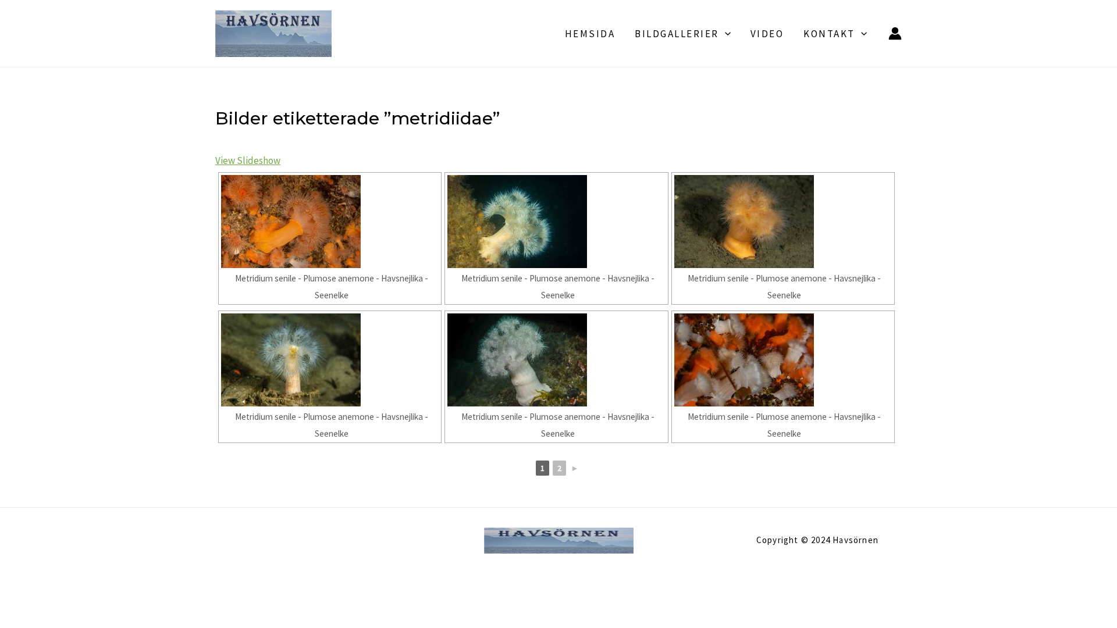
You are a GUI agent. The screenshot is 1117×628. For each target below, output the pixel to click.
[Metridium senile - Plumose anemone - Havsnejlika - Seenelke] (330, 221)
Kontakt (829, 33)
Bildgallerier (677, 33)
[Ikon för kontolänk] (895, 33)
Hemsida (590, 33)
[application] (725, 34)
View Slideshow (247, 160)
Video (767, 33)
